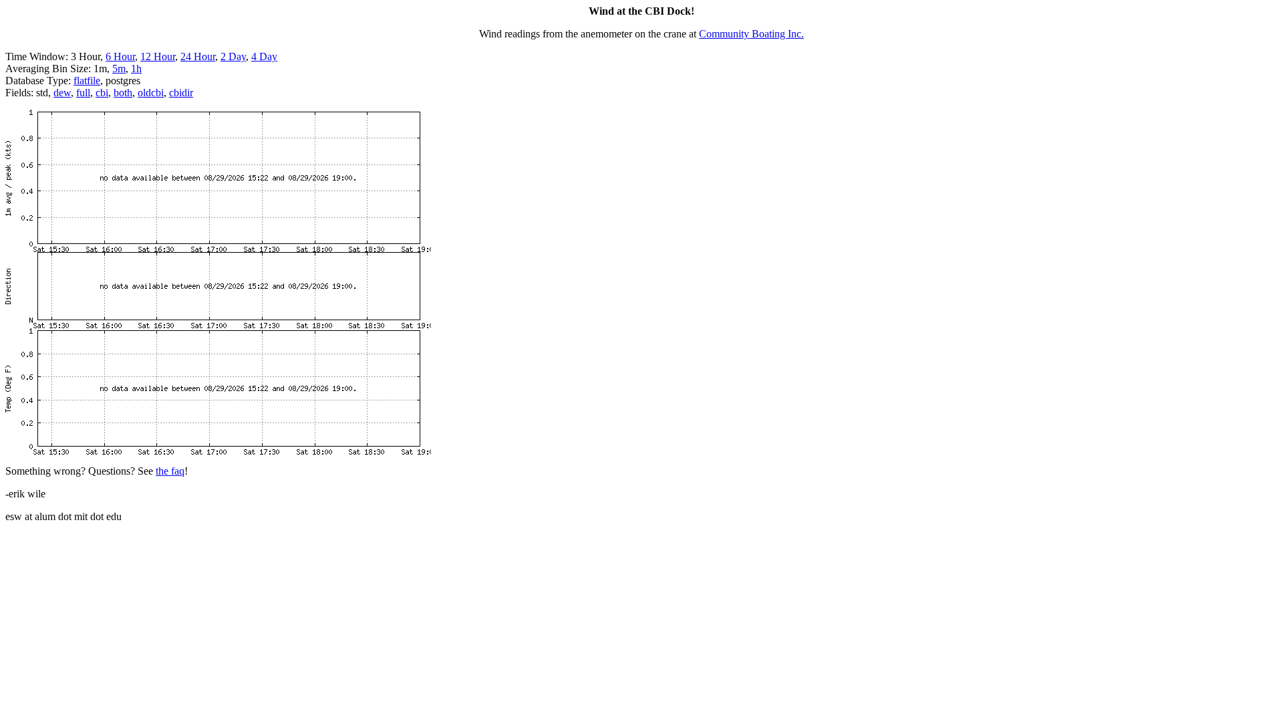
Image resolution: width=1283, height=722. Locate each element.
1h (136, 68)
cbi (102, 92)
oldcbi (151, 92)
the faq (170, 471)
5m (119, 68)
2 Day (233, 56)
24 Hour (197, 56)
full (83, 92)
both (123, 92)
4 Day (264, 56)
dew (62, 92)
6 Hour (120, 56)
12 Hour (157, 56)
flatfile (87, 80)
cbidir (181, 92)
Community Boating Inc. (751, 33)
